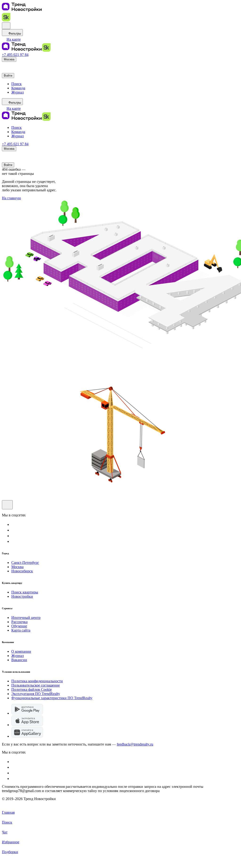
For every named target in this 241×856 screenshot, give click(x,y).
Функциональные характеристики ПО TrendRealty (51, 698)
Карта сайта (20, 630)
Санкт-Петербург (25, 563)
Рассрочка (19, 622)
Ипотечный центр (25, 618)
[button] (11, 39)
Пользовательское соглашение (35, 685)
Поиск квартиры (24, 592)
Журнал (17, 656)
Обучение (19, 626)
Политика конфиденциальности (37, 681)
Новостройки (22, 596)
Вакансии (19, 660)
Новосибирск (22, 571)
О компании (21, 651)
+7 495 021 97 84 (15, 55)
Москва (17, 567)
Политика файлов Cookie (31, 689)
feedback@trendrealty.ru (135, 744)
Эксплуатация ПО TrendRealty (35, 694)
